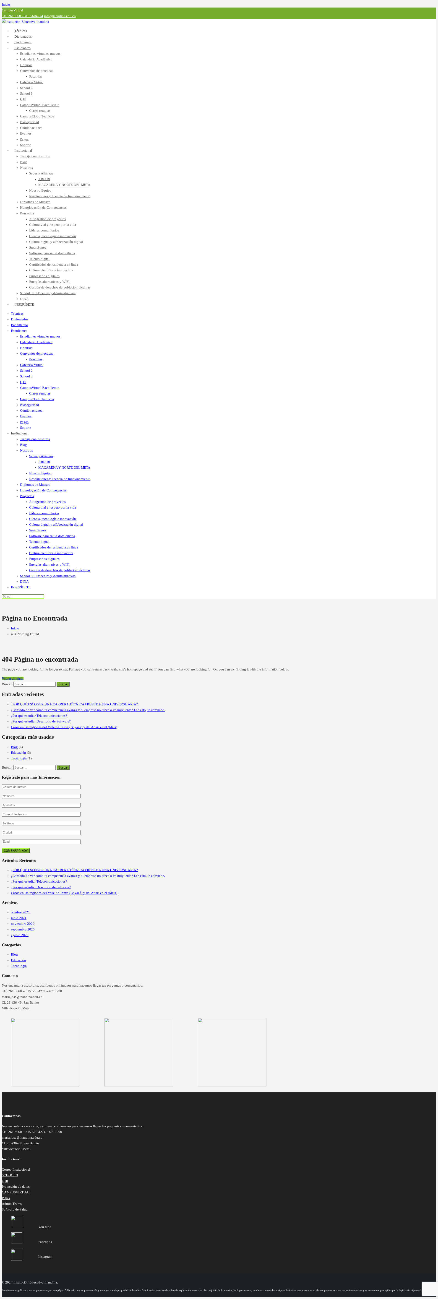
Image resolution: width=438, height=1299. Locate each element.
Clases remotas (39, 110)
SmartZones (37, 247)
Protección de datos (16, 1186)
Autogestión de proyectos (47, 219)
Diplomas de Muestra (35, 202)
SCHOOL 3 (10, 1175)
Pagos (24, 139)
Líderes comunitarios (44, 230)
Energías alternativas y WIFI (49, 281)
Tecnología (19, 758)
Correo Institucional (16, 1169)
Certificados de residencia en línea (53, 264)
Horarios (26, 65)
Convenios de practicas (36, 71)
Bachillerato (19, 325)
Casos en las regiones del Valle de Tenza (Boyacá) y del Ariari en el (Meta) (64, 727)
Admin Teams (12, 1203)
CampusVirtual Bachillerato (39, 105)
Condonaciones (31, 128)
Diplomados (19, 319)
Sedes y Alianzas (41, 173)
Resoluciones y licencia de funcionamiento (59, 196)
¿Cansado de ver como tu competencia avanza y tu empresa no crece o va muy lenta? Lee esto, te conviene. (88, 710)
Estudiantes (22, 48)
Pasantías (35, 76)
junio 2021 (18, 918)
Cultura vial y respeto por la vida (52, 224)
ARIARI (44, 179)
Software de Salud (15, 1209)
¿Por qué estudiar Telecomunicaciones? (39, 715)
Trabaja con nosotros (35, 156)
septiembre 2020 (23, 929)
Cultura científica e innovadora (51, 270)
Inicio (6, 4)
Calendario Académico (36, 59)
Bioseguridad (29, 122)
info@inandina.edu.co (60, 16)
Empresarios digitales (44, 276)
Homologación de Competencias (43, 207)
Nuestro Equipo (40, 190)
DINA (24, 581)
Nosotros (26, 167)
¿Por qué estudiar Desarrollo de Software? (41, 721)
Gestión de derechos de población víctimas (59, 287)
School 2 (26, 88)
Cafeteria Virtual (31, 82)
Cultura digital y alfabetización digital (56, 242)
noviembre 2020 (22, 923)
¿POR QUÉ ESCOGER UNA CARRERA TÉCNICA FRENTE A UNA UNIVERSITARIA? (74, 704)
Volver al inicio (12, 678)
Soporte (25, 427)
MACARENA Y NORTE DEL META (64, 185)
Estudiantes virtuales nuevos (40, 53)
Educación (18, 752)
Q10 (23, 99)
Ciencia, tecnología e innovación (52, 236)
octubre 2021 (20, 912)
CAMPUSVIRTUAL (16, 1192)
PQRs (6, 1198)
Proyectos (27, 213)
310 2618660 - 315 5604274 (22, 16)
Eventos (25, 133)
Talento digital (39, 259)
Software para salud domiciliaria (52, 253)
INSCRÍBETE (24, 304)
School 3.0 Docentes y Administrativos (48, 293)
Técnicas (17, 313)
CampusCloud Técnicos (37, 116)
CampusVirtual (12, 10)
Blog (23, 162)
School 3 (26, 93)
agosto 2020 (20, 935)
